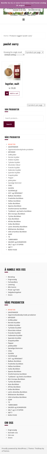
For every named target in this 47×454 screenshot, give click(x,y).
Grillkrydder (12, 155)
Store (10, 295)
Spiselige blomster (15, 183)
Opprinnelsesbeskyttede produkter (20, 149)
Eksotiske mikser (14, 165)
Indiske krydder (13, 160)
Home (6, 36)
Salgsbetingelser (14, 292)
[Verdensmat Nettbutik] (23, 9)
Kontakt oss (13, 433)
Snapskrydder (13, 175)
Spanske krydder (14, 172)
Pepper (10, 178)
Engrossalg (12, 279)
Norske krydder (13, 157)
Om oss (11, 435)
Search (9, 124)
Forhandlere (13, 282)
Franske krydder (14, 167)
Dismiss (28, 5)
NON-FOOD (12, 250)
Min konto (12, 287)
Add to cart (14, 93)
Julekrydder (12, 180)
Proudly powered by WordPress (14, 448)
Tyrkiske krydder (14, 162)
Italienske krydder (14, 170)
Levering (11, 284)
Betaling (11, 277)
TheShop (38, 448)
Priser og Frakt (14, 290)
